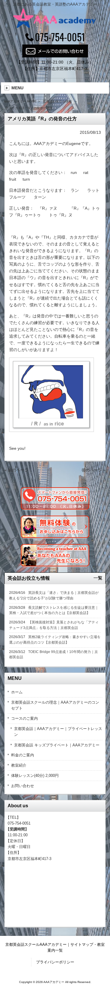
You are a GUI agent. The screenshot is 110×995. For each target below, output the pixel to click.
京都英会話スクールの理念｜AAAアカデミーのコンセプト (55, 705)
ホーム (17, 692)
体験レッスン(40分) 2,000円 (35, 775)
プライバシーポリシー (55, 962)
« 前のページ (16, 470)
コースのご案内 (24, 718)
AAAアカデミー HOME (20, 101)
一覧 (98, 578)
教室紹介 (18, 765)
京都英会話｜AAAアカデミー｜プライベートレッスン (58, 731)
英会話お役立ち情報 (57, 101)
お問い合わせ (22, 786)
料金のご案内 (22, 755)
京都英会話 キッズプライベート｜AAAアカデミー (56, 745)
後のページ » (94, 470)
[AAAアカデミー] (55, 26)
